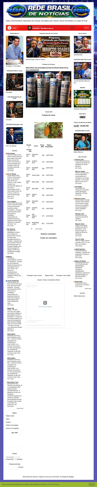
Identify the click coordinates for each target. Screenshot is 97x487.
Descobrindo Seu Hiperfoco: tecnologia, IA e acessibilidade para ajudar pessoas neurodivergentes (14, 387)
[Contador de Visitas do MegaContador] (82, 117)
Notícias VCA (79, 214)
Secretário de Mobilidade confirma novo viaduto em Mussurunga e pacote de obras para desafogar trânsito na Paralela (14, 236)
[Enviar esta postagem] (31, 228)
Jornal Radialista (13, 281)
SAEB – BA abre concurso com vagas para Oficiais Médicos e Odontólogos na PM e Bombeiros (14, 313)
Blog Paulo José (12, 382)
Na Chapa (78, 186)
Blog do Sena (79, 224)
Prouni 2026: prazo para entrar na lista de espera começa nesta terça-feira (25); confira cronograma (14, 206)
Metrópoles (11, 153)
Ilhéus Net (10, 308)
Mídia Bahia (11, 334)
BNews (9, 256)
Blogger (71, 477)
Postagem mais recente (34, 275)
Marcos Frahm (80, 171)
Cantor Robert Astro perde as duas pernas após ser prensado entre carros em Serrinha (14, 179)
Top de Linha (79, 239)
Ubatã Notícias (80, 249)
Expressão (78, 281)
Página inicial (49, 275)
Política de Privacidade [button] (53, 484)
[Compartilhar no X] (38, 229)
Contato (8, 422)
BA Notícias (11, 229)
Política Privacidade (12, 425)
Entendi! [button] (92, 484)
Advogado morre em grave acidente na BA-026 (14, 337)
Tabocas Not (79, 159)
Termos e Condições (12, 428)
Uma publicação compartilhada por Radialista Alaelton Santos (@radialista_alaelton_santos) (47, 325)
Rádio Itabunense (79, 296)
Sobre (8, 419)
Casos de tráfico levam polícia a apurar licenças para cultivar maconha (14, 156)
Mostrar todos (20, 408)
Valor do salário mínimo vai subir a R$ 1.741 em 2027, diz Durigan (82, 242)
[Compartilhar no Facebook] (40, 229)
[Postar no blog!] (37, 229)
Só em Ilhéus (11, 174)
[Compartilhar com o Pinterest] (41, 229)
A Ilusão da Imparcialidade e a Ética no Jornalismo (14, 259)
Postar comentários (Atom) (51, 280)
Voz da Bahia (11, 201)
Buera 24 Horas (80, 261)
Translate (19, 459)
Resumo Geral (80, 198)
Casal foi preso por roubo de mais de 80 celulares (81, 216)
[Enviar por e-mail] (36, 229)
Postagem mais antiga (63, 275)
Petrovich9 (55, 477)
